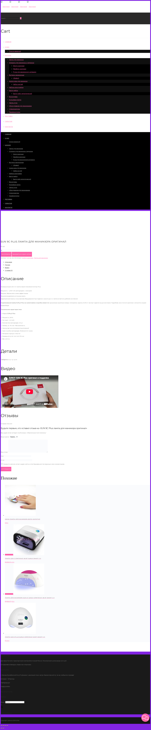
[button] (145, 718)
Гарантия (8, 121)
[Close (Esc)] (1, 725)
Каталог (8, 55)
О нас (7, 47)
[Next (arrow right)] (3, 728)
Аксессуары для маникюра (18, 81)
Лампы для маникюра (16, 59)
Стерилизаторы (14, 109)
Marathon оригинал (19, 69)
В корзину (6, 254)
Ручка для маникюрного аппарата (24, 72)
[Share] (3, 725)
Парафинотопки (14, 112)
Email (3, 460)
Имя (2, 456)
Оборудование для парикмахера (20, 106)
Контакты (9, 126)
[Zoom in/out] (7, 725)
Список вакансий (15, 51)
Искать (3, 702)
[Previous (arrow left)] (1, 728)
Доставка (9, 116)
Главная (8, 42)
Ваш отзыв (4, 452)
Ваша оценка (5, 437)
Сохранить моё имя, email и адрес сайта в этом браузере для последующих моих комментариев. (34, 464)
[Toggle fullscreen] (5, 725)
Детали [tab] (7, 265)
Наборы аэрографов (16, 87)
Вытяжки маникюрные (16, 75)
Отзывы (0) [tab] (9, 270)
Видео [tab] (7, 267)
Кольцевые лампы (15, 100)
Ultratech (16, 78)
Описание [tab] (8, 262)
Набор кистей (18, 84)
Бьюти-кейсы (13, 90)
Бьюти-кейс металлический (22, 93)
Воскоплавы (13, 97)
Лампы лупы (13, 103)
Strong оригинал (18, 66)
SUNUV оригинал (27, 258)
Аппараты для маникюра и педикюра (21, 63)
